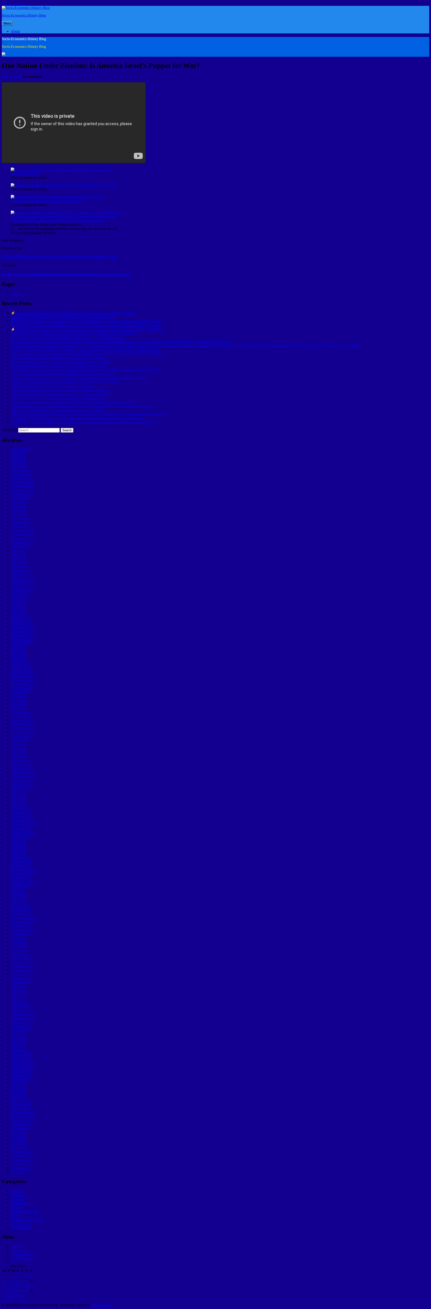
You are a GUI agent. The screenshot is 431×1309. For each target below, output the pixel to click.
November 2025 (22, 486)
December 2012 (22, 1111)
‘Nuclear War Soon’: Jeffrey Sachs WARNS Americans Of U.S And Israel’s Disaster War (74, 333)
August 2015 (20, 982)
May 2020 (18, 752)
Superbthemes (102, 1305)
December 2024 (22, 530)
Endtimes (17, 1199)
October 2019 (20, 780)
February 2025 (21, 522)
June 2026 (18, 457)
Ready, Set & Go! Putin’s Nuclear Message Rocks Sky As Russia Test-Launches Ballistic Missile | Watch (85, 325)
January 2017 (20, 913)
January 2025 (20, 526)
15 (13, 1285)
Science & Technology (27, 1219)
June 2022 (18, 651)
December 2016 (22, 917)
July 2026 (18, 453)
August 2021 (20, 691)
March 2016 (19, 954)
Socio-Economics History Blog (24, 15)
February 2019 (21, 813)
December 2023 (22, 578)
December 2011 (22, 1160)
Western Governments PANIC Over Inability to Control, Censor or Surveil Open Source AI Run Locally (85, 349)
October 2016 (20, 926)
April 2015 (18, 998)
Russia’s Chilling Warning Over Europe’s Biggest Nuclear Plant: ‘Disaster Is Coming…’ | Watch (79, 378)
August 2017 (20, 885)
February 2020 (21, 764)
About (15, 31)
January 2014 (20, 1059)
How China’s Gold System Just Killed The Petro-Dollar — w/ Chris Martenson (67, 337)
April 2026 (18, 465)
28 (9, 1295)
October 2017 (20, 877)
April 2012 (18, 1144)
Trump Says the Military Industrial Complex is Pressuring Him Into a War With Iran (66, 274)
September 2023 (22, 590)
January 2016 (20, 962)
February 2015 (21, 1006)
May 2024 (18, 558)
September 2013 (22, 1075)
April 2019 (18, 804)
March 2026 (19, 469)
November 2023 (22, 582)
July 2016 (18, 938)
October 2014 (20, 1022)
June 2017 (18, 893)
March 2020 (19, 760)
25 (27, 1290)
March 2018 (19, 857)
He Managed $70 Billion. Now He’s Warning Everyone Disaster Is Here (62, 317)
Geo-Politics (19, 1203)
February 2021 (21, 716)
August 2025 (20, 498)
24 (22, 1290)
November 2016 (22, 921)
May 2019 (18, 800)
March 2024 (19, 566)
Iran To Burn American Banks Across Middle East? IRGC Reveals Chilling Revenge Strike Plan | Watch (85, 370)
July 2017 (18, 889)
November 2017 (22, 873)
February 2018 (21, 861)
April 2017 (18, 901)
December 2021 (22, 675)
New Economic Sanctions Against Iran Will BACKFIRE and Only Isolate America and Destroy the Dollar (86, 353)
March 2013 (19, 1099)
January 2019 (20, 817)
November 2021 (22, 679)
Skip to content (12, 4)
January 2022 (20, 671)
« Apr (6, 1300)
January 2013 (20, 1107)
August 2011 (20, 1172)
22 (13, 1290)
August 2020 (20, 740)
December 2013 (22, 1063)
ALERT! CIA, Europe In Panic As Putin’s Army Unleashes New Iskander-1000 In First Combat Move (84, 422)
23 (18, 1290)
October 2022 (20, 635)
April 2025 (18, 514)
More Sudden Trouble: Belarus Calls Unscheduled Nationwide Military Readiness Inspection (77, 418)
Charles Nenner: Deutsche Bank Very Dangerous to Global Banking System (59, 257)
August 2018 (20, 837)
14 (9, 1285)
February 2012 (21, 1152)
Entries (19, 1250)
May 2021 (18, 704)
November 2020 (22, 728)
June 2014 (18, 1039)
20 (4, 1290)
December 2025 (22, 482)
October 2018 (20, 829)
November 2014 (22, 1018)
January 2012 (20, 1156)
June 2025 (18, 506)
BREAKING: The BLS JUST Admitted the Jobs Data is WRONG (58, 410)
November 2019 (22, 776)
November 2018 (22, 825)
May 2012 (18, 1139)
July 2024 (18, 550)
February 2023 (21, 619)
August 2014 (20, 1030)
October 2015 (20, 974)
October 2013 (20, 1071)
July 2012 (18, 1131)
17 (22, 1285)
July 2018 (18, 841)
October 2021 (20, 683)
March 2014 (19, 1051)
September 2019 (22, 784)
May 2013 (18, 1091)
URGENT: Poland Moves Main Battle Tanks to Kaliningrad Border (59, 390)
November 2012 (22, 1115)
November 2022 (22, 631)
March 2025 (19, 518)
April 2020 (18, 756)
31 (22, 1295)
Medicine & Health (24, 1211)
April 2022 (18, 659)
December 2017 (22, 869)
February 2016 (21, 958)
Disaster (16, 1191)
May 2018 (18, 849)
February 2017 (21, 909)
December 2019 (22, 772)
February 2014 (21, 1055)
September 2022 (22, 639)
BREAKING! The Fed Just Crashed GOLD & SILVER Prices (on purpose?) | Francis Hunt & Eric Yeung (86, 321)
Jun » (24, 1300)
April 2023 (18, 611)
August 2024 (20, 546)
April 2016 (18, 950)
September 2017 (22, 881)
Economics (18, 1195)
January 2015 (20, 1010)
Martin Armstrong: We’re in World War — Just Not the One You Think (61, 362)
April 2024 (18, 562)
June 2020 (18, 748)
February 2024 (21, 570)
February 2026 (21, 473)
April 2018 (18, 853)
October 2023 (20, 586)
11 (26, 1281)
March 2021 (19, 712)
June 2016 (18, 942)
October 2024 (20, 538)
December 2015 (22, 966)
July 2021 (18, 695)
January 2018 (20, 865)
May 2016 (18, 946)
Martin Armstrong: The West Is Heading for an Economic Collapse (58, 357)
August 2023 (20, 595)
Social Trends (20, 1223)
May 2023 (18, 607)
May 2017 (18, 897)
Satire (15, 1215)
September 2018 (22, 833)
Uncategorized (21, 1227)
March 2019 (19, 808)
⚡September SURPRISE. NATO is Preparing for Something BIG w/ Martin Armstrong (74, 313)
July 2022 (18, 647)
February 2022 (21, 667)
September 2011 (22, 1168)
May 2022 (18, 655)
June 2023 (18, 603)
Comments (22, 1254)
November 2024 (22, 534)
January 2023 (20, 623)
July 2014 (18, 1035)
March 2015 (19, 1002)
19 (31, 1285)
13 (4, 1285)
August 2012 (20, 1127)
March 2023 (19, 615)
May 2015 (18, 994)
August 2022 (20, 643)
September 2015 (22, 978)
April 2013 (18, 1095)
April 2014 (18, 1047)
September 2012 (22, 1123)
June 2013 (18, 1087)
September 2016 (22, 930)
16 (18, 1285)
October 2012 (20, 1119)
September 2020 (22, 736)
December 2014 (22, 1014)
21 (9, 1290)
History (16, 1207)
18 (27, 1285)
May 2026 (18, 461)
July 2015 (18, 986)
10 (22, 1281)
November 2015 (22, 970)
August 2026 (20, 449)
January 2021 (20, 720)
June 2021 (18, 699)
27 (4, 1295)
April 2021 (18, 708)
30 (18, 1295)
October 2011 (20, 1164)
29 (13, 1295)
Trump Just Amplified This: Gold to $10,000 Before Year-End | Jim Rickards (65, 382)
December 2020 (22, 724)
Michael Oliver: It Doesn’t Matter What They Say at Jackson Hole (58, 398)
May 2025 (18, 510)
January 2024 (20, 574)
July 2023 (18, 599)
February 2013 (21, 1103)
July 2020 (18, 744)
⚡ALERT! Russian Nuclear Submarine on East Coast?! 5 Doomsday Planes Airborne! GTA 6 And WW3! (87, 329)
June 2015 (18, 990)
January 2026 (20, 477)
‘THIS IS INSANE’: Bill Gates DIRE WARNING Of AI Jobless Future (62, 374)
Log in (15, 1246)
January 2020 (20, 768)
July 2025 (18, 502)
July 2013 (18, 1083)
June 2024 (18, 554)
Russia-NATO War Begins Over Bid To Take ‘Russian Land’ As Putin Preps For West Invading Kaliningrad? (88, 414)
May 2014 (18, 1043)
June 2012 (18, 1135)
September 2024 (22, 542)
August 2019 (20, 788)
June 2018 (18, 845)
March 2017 (19, 905)
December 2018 (22, 821)
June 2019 (18, 796)
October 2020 (20, 732)
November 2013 (22, 1067)
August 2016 (20, 934)
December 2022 (22, 627)
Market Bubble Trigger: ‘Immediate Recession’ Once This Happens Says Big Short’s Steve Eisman (81, 406)
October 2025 (20, 490)
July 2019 (18, 792)
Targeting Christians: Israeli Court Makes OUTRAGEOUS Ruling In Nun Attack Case (72, 402)
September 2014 (22, 1026)
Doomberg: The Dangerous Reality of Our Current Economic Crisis (59, 366)
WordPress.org (21, 1258)
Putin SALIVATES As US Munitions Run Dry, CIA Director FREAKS (61, 394)
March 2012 (19, 1148)
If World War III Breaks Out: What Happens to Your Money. (54, 386)
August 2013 (20, 1079)
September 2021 (22, 687)
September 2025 (22, 494)
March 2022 (19, 663)
